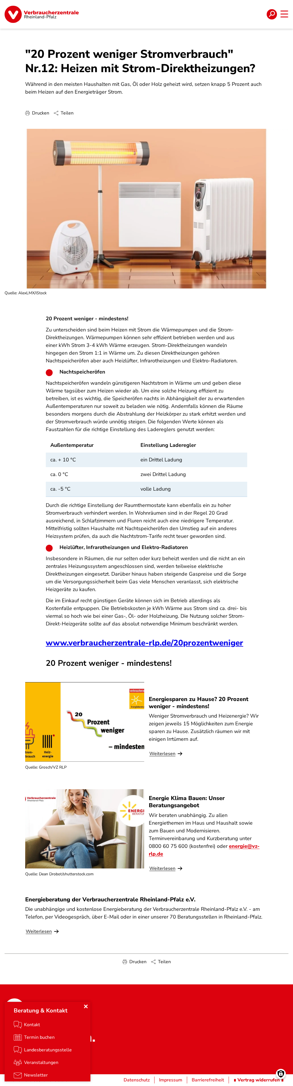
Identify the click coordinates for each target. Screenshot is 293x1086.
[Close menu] (86, 1006)
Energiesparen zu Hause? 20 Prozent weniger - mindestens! (198, 702)
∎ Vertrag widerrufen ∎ (258, 1080)
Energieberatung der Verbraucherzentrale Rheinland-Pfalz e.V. (110, 899)
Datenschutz (137, 1080)
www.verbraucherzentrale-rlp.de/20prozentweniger (144, 642)
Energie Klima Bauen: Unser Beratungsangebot (187, 801)
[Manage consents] (281, 1074)
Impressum (170, 1080)
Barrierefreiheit (208, 1080)
